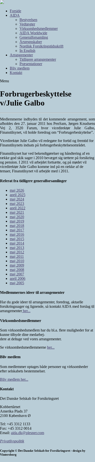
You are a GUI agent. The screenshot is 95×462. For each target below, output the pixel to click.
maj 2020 (17, 217)
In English (27, 50)
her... (26, 311)
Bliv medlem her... (14, 379)
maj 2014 (17, 243)
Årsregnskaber (30, 42)
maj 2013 (17, 248)
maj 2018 (17, 226)
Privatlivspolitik (12, 441)
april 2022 (17, 208)
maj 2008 (17, 270)
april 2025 (17, 195)
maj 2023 (17, 203)
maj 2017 (17, 230)
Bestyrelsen (28, 20)
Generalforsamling (33, 37)
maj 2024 (17, 199)
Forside (15, 11)
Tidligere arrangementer (37, 59)
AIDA (15, 15)
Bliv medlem (19, 68)
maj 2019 (17, 221)
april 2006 (17, 278)
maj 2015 (17, 239)
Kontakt (16, 73)
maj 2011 (17, 256)
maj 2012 (17, 252)
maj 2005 (17, 283)
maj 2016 (17, 234)
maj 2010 (17, 261)
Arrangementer (21, 55)
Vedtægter (27, 24)
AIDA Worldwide (33, 33)
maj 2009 (17, 265)
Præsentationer (30, 64)
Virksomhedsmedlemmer (38, 28)
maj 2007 (17, 274)
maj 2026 (17, 190)
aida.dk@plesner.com (27, 433)
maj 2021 (17, 212)
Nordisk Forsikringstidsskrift (41, 46)
